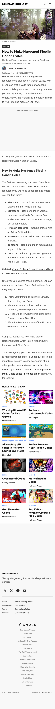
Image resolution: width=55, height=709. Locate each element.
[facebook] (18, 590)
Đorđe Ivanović (35, 452)
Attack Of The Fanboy (27, 641)
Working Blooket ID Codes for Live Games (14, 413)
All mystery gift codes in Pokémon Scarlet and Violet (13, 447)
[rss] (4, 590)
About (4, 601)
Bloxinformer (27, 682)
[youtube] (24, 590)
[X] (11, 590)
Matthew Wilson (9, 421)
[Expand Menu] (50, 4)
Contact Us (6, 605)
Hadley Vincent (8, 482)
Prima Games (27, 644)
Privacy (5, 613)
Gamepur (27, 637)
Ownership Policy (22, 613)
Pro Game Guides (27, 630)
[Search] (45, 4)
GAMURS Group (47, 692)
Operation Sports (27, 667)
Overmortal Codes (13, 478)
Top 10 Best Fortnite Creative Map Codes (39, 512)
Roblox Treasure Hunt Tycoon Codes (40, 446)
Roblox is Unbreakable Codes (41, 412)
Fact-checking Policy (23, 601)
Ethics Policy (20, 605)
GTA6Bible (27, 685)
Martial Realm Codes (37, 480)
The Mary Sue (27, 670)
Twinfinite (27, 633)
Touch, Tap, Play (27, 674)
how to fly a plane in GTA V (16, 369)
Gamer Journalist (27, 659)
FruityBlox (27, 678)
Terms (4, 609)
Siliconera (27, 648)
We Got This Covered (28, 652)
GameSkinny (27, 663)
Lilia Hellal (6, 455)
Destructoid (27, 656)
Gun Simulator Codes (11, 511)
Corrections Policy (22, 609)
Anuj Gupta (33, 417)
